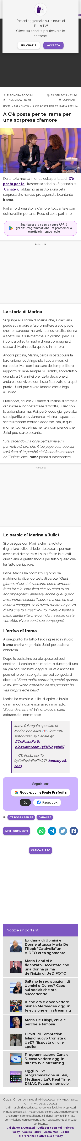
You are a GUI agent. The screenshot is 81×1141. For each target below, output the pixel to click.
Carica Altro (40, 850)
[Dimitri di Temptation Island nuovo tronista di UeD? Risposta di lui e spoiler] (16, 1040)
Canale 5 (11, 189)
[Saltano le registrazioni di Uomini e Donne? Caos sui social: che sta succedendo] (16, 987)
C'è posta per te (21, 817)
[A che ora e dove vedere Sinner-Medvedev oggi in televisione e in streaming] (16, 1006)
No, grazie (28, 45)
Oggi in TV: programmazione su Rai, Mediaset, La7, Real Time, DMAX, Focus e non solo (48, 1077)
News (28, 99)
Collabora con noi (49, 1127)
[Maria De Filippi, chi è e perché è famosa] (16, 1022)
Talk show (14, 99)
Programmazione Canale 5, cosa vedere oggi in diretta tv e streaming (47, 1058)
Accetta (53, 45)
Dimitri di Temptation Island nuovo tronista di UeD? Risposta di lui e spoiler (46, 1040)
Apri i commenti (16, 830)
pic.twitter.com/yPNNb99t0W (39, 747)
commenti (69, 99)
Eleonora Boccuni (20, 95)
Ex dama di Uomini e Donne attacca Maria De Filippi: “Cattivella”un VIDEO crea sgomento (46, 946)
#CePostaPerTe (27, 741)
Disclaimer (50, 1131)
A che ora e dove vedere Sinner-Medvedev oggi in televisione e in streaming (48, 1006)
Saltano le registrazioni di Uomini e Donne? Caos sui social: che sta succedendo (47, 987)
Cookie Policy (31, 1131)
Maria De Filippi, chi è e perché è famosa (45, 1022)
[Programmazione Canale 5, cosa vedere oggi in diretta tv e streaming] (16, 1058)
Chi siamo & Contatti (21, 1127)
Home (6, 106)
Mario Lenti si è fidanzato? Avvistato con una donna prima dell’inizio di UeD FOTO (47, 967)
